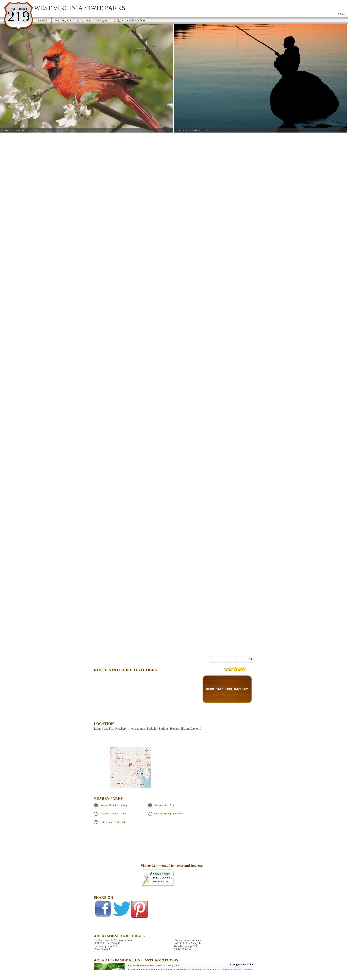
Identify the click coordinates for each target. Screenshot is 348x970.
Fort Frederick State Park (112, 822)
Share (342, 14)
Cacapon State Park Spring (114, 805)
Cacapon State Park (164, 805)
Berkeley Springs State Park (168, 813)
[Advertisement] (117, 867)
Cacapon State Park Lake (113, 813)
